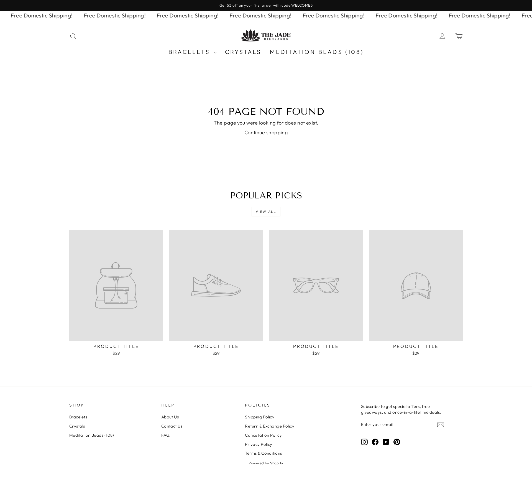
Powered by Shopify (266, 463)
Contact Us (172, 426)
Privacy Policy (258, 444)
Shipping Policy (259, 417)
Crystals (243, 51)
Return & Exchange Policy (269, 426)
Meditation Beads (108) (317, 51)
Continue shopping (266, 132)
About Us (170, 417)
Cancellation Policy (263, 435)
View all (266, 211)
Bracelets (190, 51)
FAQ (165, 435)
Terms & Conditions (263, 453)
